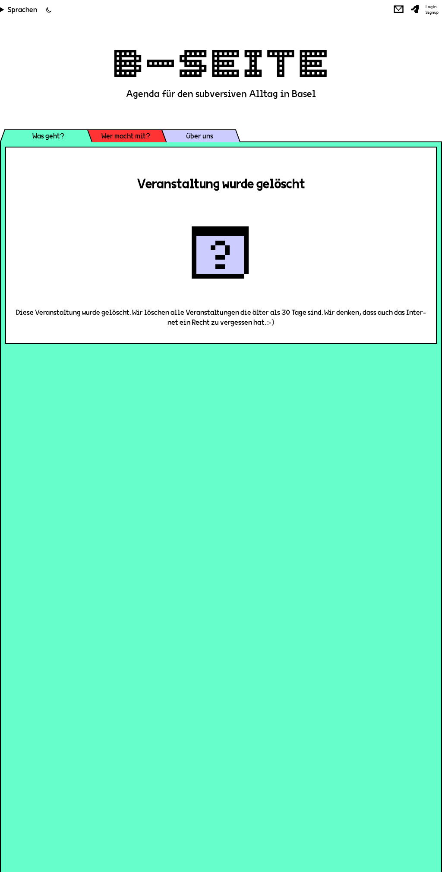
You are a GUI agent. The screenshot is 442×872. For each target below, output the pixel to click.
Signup (432, 12)
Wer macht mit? (125, 136)
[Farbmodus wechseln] (48, 9)
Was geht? (48, 136)
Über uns (199, 136)
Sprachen (22, 9)
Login (431, 7)
